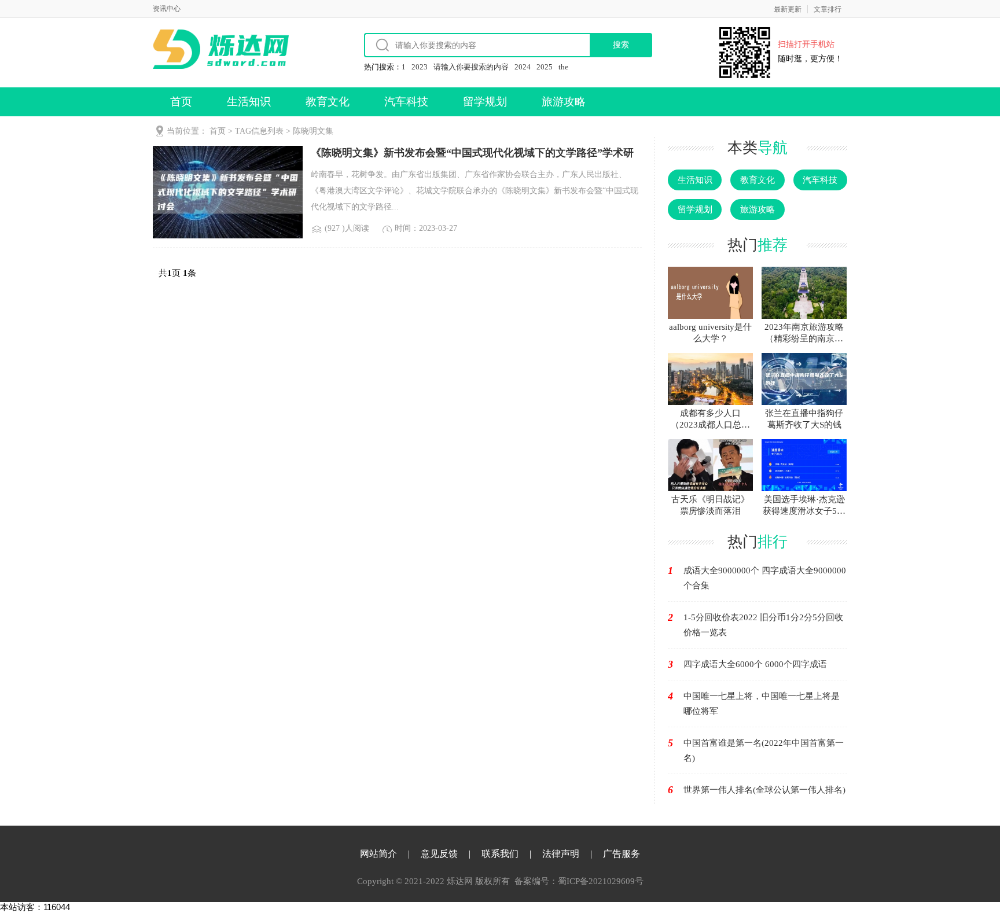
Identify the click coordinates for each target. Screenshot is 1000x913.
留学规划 (485, 101)
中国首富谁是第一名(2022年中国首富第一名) (763, 750)
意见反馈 (439, 854)
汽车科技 (406, 101)
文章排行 (827, 9)
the (563, 66)
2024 (522, 66)
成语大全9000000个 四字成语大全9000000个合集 (764, 578)
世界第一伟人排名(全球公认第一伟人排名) (764, 789)
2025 (544, 66)
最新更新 (788, 9)
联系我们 (500, 854)
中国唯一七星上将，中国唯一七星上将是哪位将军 (761, 703)
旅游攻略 (564, 101)
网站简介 (378, 854)
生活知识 (249, 101)
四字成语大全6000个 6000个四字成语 (755, 664)
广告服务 (621, 854)
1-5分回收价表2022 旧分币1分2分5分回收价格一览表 (763, 625)
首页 (181, 101)
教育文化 (328, 101)
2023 (419, 66)
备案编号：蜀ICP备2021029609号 (579, 881)
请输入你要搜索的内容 (471, 66)
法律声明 (560, 854)
